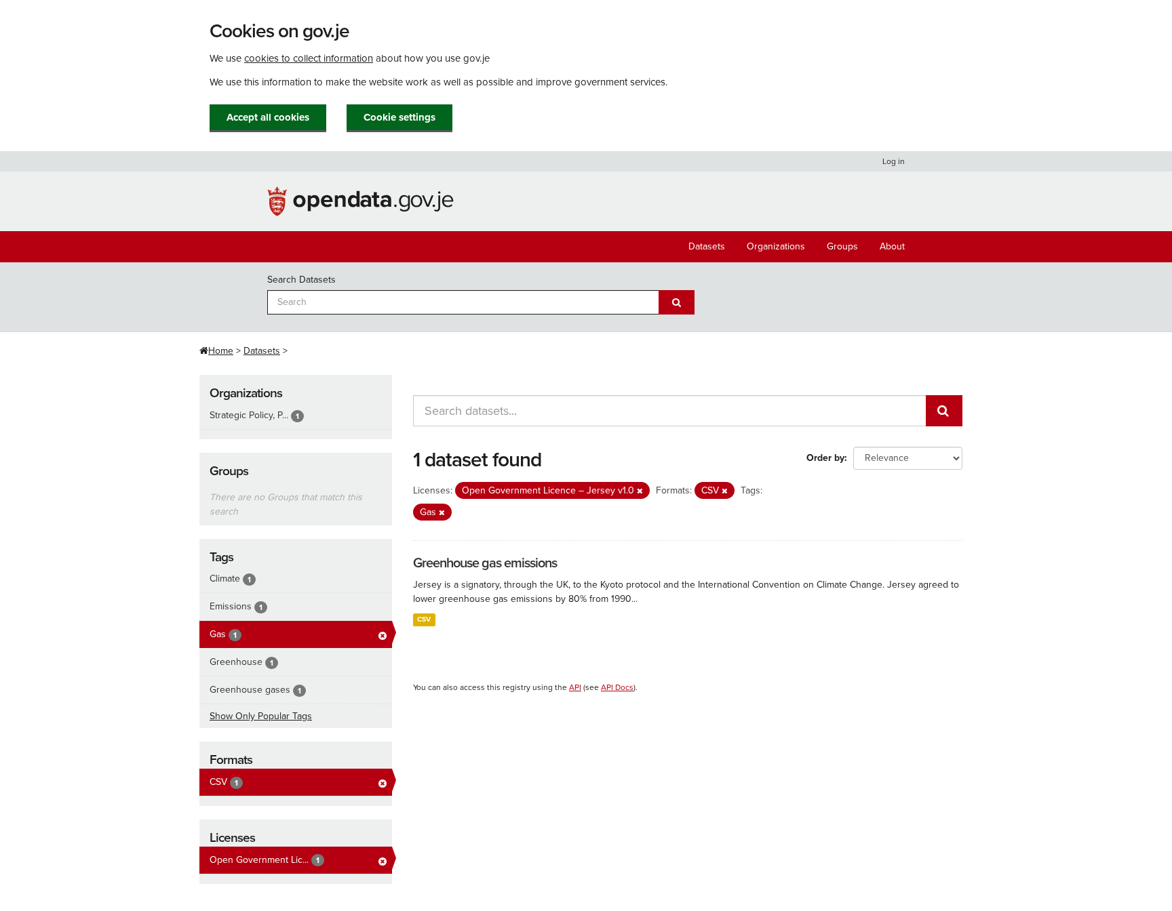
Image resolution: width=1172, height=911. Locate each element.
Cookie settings (399, 117)
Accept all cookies (268, 117)
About (892, 246)
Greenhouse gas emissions (485, 563)
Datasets (706, 246)
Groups (842, 246)
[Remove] (640, 491)
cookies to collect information (308, 58)
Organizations (776, 246)
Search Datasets (301, 279)
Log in (893, 161)
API (575, 687)
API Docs (617, 687)
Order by (825, 458)
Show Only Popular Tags (261, 716)
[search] (944, 410)
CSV (424, 619)
